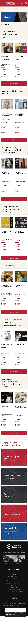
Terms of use (13, 578)
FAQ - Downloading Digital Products (13, 591)
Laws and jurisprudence (13, 581)
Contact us (13, 574)
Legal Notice (13, 587)
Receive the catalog (13, 576)
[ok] (24, 610)
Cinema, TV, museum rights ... (13, 583)
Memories (13, 585)
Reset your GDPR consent (13, 589)
